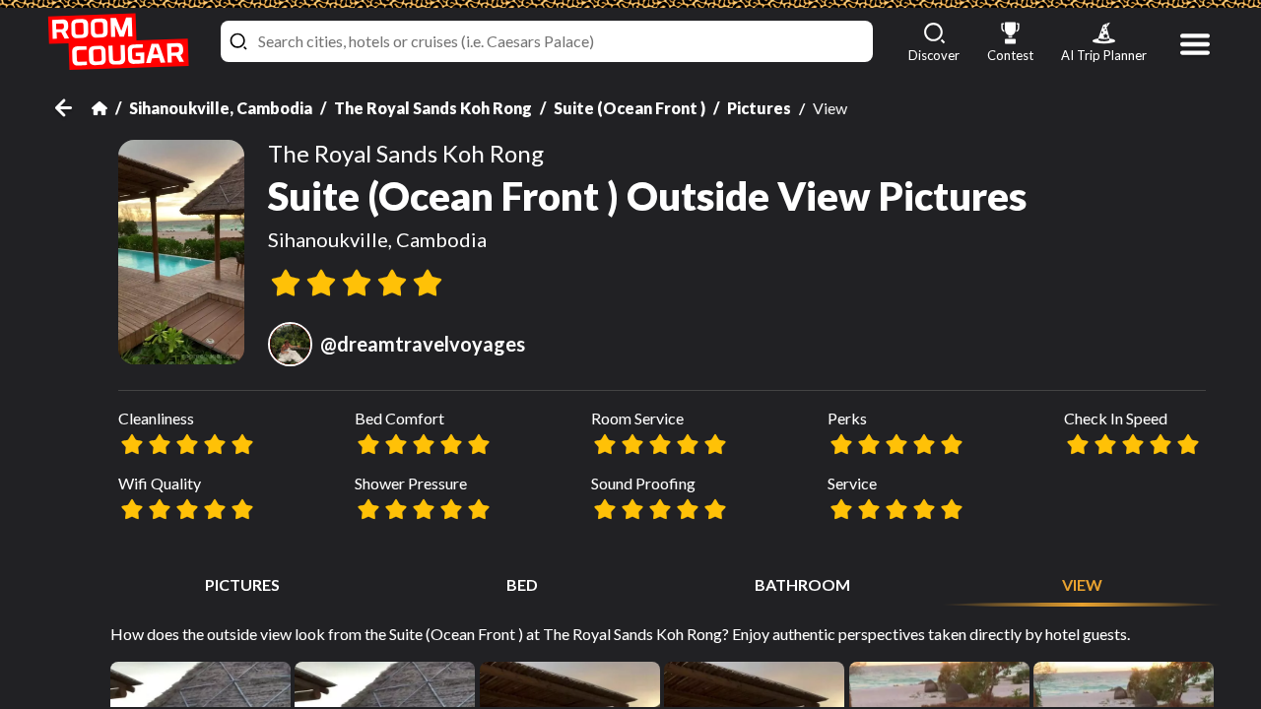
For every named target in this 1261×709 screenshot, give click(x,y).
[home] (118, 42)
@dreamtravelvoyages (422, 343)
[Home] (99, 108)
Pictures (759, 107)
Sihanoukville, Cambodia (220, 107)
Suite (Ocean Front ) (629, 107)
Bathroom (802, 584)
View (1082, 584)
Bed (522, 584)
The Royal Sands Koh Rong (433, 107)
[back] (73, 108)
